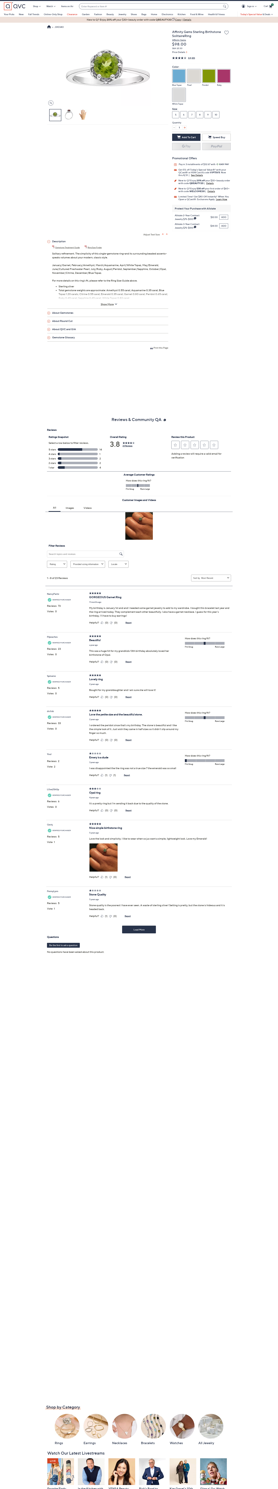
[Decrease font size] (167, 234)
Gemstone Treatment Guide (67, 247)
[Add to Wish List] (226, 32)
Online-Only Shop (53, 14)
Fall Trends (33, 14)
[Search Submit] (225, 6)
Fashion (98, 14)
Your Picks (9, 14)
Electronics (167, 14)
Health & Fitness (216, 14)
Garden (86, 14)
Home (154, 14)
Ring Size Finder (95, 247)
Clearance (72, 14)
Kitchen (182, 14)
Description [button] (59, 241)
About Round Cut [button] (62, 321)
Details (210, 183)
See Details (197, 175)
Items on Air (67, 6)
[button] (244, 6)
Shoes (134, 14)
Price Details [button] (178, 52)
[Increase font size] (163, 234)
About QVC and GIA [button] (64, 329)
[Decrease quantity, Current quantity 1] (174, 127)
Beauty (110, 14)
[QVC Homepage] (49, 27)
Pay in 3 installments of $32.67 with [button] (197, 164)
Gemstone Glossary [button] (63, 337)
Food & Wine (197, 14)
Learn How (221, 199)
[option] (139, 20)
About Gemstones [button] (62, 312)
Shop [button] (35, 6)
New (21, 14)
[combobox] (150, 6)
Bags (143, 14)
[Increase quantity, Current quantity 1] (185, 127)
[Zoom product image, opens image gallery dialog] (50, 103)
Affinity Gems (179, 40)
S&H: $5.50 (177, 48)
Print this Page (160, 347)
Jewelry (122, 14)
